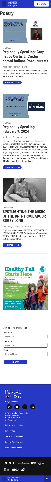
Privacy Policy (10, 431)
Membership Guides (13, 448)
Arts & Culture (8, 208)
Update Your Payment (14, 442)
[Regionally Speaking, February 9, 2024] (24, 106)
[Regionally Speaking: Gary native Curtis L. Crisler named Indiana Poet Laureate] (24, 31)
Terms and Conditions (14, 437)
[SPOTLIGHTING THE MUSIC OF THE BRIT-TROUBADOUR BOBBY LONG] (24, 190)
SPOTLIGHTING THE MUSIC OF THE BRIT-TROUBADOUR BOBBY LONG (24, 216)
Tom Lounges (8, 226)
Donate (42, 4)
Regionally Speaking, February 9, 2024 (19, 129)
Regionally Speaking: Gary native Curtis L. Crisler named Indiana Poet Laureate (25, 56)
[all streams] (47, 478)
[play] (4, 478)
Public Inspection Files (14, 425)
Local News (7, 48)
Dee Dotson (7, 67)
